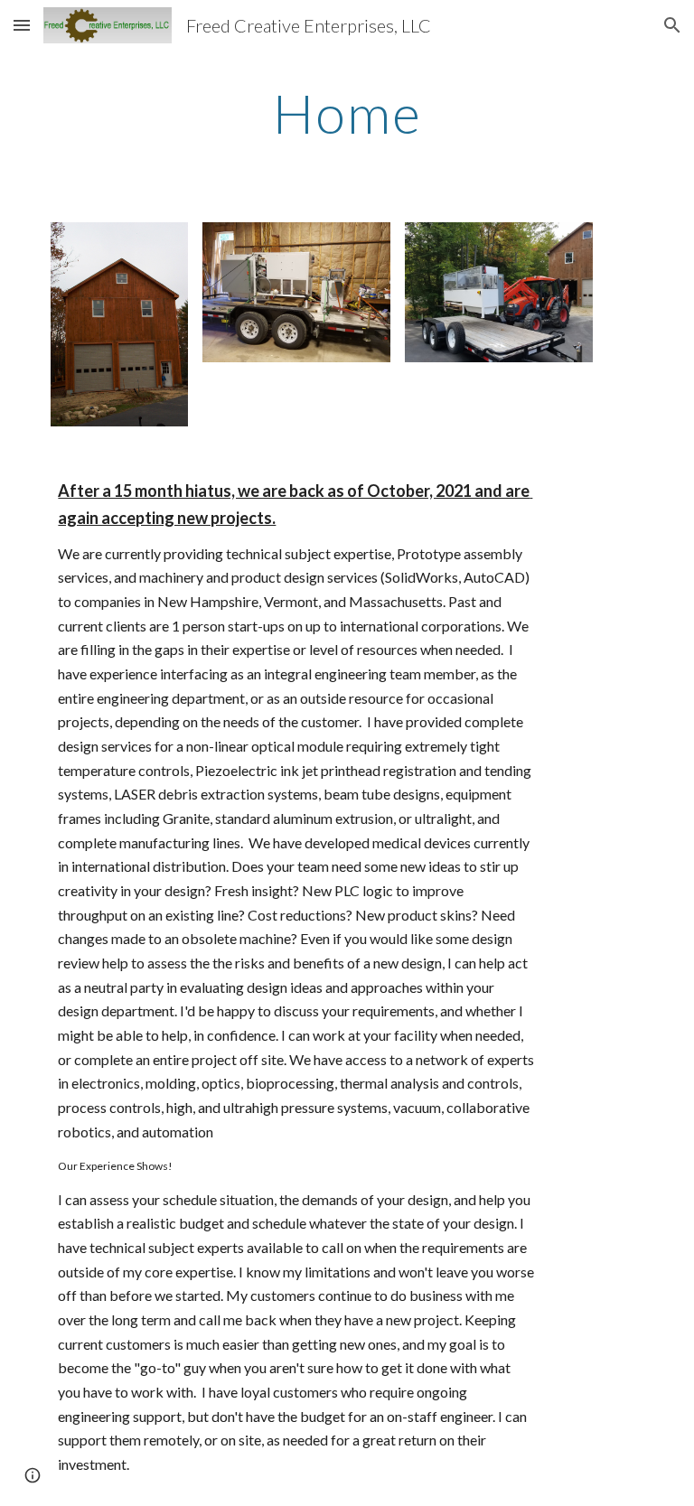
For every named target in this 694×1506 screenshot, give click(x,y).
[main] (346, 113)
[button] (21, 25)
